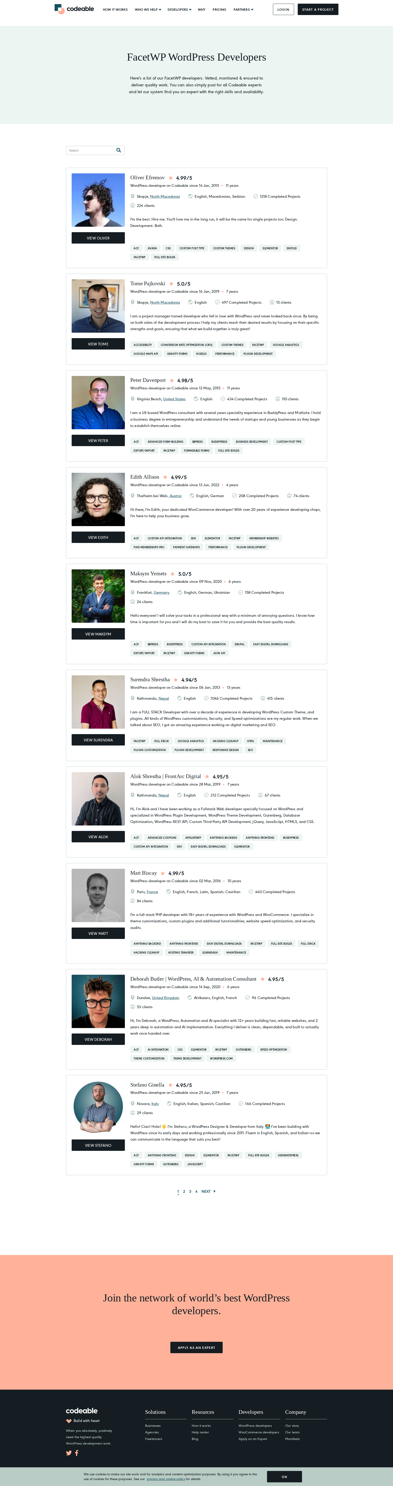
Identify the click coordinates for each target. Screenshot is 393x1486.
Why (201, 9)
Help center (200, 1431)
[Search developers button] (118, 150)
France (152, 891)
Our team (292, 1431)
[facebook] (77, 1453)
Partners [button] (241, 9)
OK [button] (284, 1476)
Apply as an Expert (253, 1438)
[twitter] (69, 1453)
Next (206, 1191)
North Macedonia (165, 196)
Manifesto (292, 1438)
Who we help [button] (146, 9)
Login (283, 9)
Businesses (153, 1425)
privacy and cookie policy (166, 1478)
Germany (161, 592)
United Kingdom (165, 997)
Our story (292, 1425)
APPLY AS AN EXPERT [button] (196, 1347)
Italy (155, 1103)
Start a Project (318, 9)
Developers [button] (178, 9)
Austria (175, 495)
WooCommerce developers (259, 1431)
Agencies (152, 1431)
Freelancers (153, 1438)
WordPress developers (255, 1425)
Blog (195, 1438)
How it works (115, 9)
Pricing (219, 9)
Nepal (164, 698)
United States (174, 398)
